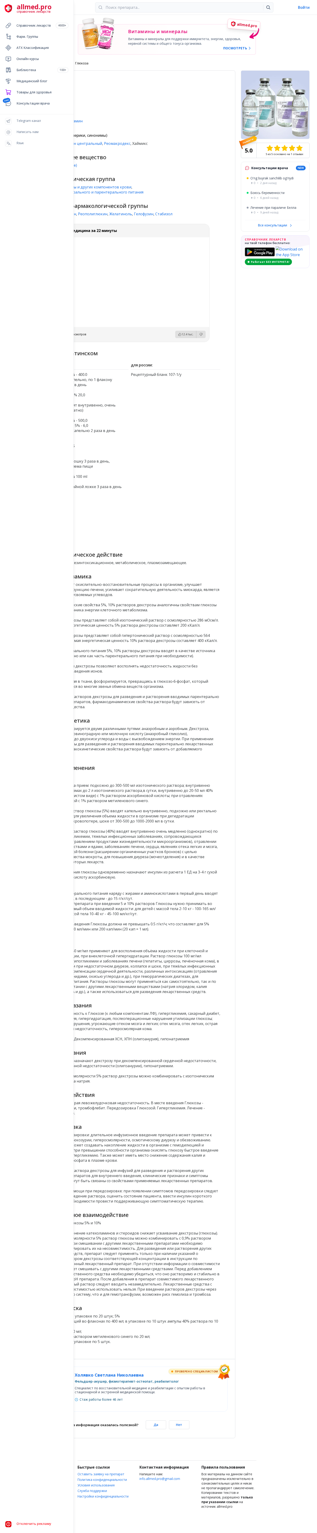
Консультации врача (33, 103)
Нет (179, 1424)
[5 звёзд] (299, 148)
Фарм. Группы (27, 36)
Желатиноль (120, 213)
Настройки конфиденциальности (103, 1496)
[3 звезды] (284, 148)
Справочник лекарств (41, 25)
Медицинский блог (31, 81)
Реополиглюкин (92, 213)
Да (156, 1424)
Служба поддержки (92, 1491)
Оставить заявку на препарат (101, 1474)
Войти (304, 7)
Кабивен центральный (81, 143)
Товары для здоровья (34, 92)
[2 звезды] (277, 148)
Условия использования (96, 1485)
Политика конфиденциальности (102, 1479)
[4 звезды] (292, 148)
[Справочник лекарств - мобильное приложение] (84, 518)
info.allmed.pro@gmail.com (159, 1478)
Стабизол (163, 213)
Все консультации (273, 225)
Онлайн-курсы (27, 59)
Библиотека (41, 70)
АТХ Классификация (32, 47)
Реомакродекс (117, 143)
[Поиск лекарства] (268, 7)
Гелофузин (143, 213)
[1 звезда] (269, 148)
